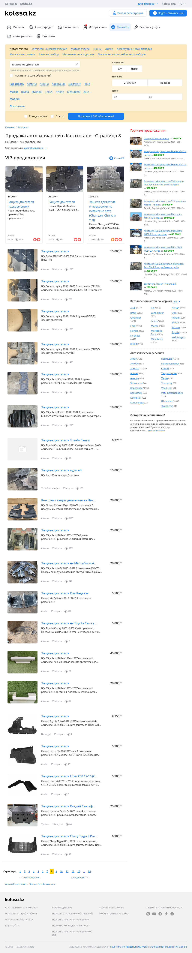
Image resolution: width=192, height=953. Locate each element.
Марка (14, 92)
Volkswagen (178, 337)
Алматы (134, 368)
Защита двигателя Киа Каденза (64, 593)
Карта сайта (12, 925)
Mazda (154, 326)
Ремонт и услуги (150, 27)
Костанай (135, 397)
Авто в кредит (44, 27)
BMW (133, 312)
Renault (176, 317)
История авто (97, 27)
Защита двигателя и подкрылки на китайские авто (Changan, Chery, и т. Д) (102, 211)
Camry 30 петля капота (156, 138)
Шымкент (167, 401)
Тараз (164, 378)
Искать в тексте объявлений (33, 75)
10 (61, 871)
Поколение (17, 106)
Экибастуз (167, 406)
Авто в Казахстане (16, 884)
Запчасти (23, 127)
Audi (132, 308)
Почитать (48, 36)
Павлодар (166, 358)
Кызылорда (137, 402)
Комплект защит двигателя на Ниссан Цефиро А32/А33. (83, 500)
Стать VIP (119, 158)
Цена (115, 90)
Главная (10, 127)
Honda (134, 330)
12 (73, 871)
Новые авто (70, 27)
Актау (133, 358)
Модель (15, 99)
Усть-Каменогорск (172, 392)
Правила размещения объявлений (72, 913)
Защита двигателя (62, 202)
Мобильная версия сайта (113, 913)
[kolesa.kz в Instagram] (148, 914)
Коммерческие (22, 36)
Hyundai (135, 335)
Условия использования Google (168, 946)
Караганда (136, 388)
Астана (134, 373)
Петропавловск (170, 363)
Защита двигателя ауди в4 (61, 470)
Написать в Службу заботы (21, 913)
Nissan (175, 308)
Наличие (117, 76)
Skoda (175, 322)
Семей (165, 368)
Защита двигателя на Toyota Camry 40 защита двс (78, 623)
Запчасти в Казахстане (42, 884)
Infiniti (134, 344)
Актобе (134, 363)
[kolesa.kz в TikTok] (166, 914)
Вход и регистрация (130, 13)
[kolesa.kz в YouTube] (154, 914)
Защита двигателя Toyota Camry (65, 440)
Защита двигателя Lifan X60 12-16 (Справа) (73, 776)
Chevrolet (135, 317)
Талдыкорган (169, 373)
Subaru (176, 327)
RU (180, 3)
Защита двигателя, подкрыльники (21, 204)
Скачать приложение (111, 907)
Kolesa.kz (11, 3)
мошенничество (156, 430)
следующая (78, 877)
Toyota (175, 332)
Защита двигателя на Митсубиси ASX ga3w (73, 563)
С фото (60, 116)
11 (67, 871)
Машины (18, 27)
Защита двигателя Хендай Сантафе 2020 (71, 806)
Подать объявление (171, 13)
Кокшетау (136, 392)
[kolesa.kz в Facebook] (172, 914)
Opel (174, 312)
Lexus (154, 321)
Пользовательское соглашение (70, 919)
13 (78, 871)
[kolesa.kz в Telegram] (160, 914)
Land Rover (157, 312)
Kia (152, 308)
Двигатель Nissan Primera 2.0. (160, 283)
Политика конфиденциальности (70, 925)
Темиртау (166, 383)
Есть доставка (38, 116)
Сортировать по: (14, 147)
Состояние (118, 62)
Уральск (166, 388)
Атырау (134, 378)
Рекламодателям (62, 907)
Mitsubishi (157, 339)
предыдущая (32, 877)
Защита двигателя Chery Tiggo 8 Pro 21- (70, 836)
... (84, 871)
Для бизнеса (146, 3)
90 (89, 871)
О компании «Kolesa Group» (21, 907)
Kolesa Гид (169, 3)
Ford (133, 326)
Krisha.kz (26, 3)
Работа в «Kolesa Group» (19, 919)
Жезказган (136, 383)
